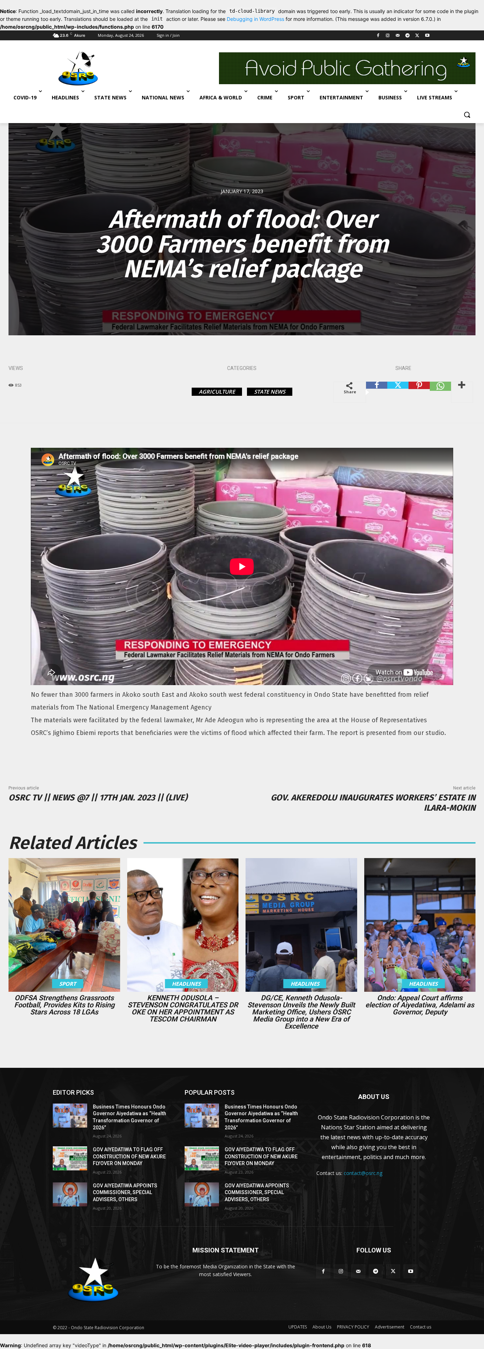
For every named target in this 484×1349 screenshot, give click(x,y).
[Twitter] (417, 35)
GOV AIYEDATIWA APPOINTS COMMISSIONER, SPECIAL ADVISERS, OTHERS (125, 1192)
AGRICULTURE (217, 391)
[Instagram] (388, 35)
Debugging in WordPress (255, 19)
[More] (462, 392)
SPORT (67, 983)
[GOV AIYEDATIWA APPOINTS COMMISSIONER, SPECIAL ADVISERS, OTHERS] (70, 1194)
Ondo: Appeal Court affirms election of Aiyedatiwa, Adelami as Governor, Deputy (419, 1005)
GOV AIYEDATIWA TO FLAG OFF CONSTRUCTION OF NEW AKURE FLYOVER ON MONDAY (129, 1156)
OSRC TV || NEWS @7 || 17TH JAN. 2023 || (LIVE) (98, 798)
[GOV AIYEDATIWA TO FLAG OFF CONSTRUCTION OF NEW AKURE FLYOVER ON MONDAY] (70, 1158)
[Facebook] (378, 35)
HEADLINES (186, 983)
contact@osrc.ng (363, 1173)
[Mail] (398, 35)
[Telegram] (408, 35)
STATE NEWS (269, 391)
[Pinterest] (419, 392)
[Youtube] (427, 35)
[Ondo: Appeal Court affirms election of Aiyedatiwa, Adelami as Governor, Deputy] (420, 924)
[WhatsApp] (440, 392)
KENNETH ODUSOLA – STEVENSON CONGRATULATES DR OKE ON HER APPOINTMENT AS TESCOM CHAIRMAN (183, 1008)
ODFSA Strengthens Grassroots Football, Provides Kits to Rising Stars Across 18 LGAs (64, 1005)
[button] (466, 114)
